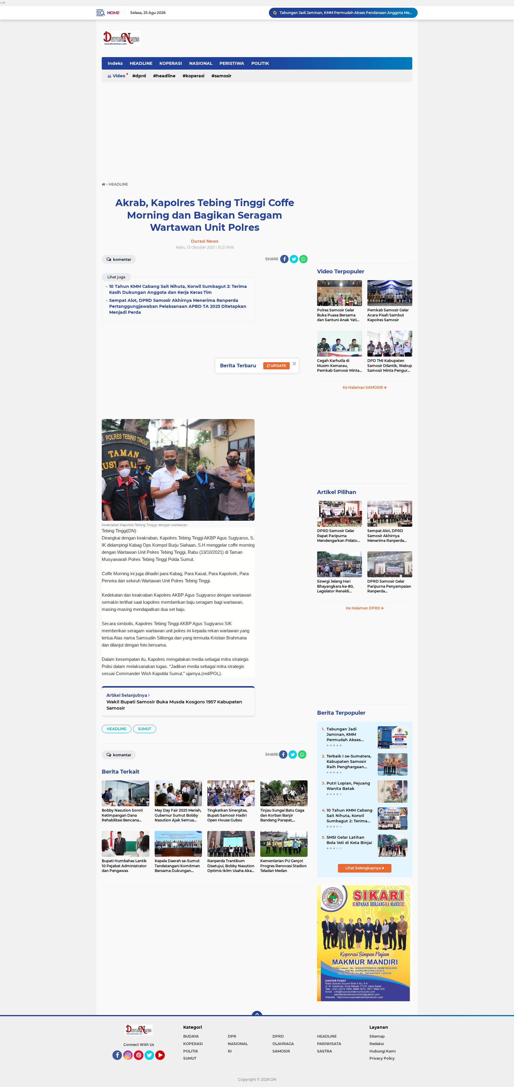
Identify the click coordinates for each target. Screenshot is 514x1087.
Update (278, 365)
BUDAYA (191, 1036)
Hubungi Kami (382, 1051)
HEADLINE (141, 63)
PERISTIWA (232, 63)
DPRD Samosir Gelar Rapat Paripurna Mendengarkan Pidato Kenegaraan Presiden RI (338, 535)
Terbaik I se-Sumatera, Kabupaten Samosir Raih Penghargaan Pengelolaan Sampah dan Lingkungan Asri (349, 762)
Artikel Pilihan (336, 492)
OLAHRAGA (283, 1043)
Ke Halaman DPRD (363, 608)
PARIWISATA (329, 1043)
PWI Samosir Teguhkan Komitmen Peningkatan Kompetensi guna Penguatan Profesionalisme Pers (346, 12)
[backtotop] (257, 1016)
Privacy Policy (382, 1058)
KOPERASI (170, 63)
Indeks (115, 63)
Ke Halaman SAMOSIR (363, 387)
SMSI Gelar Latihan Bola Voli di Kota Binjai (349, 840)
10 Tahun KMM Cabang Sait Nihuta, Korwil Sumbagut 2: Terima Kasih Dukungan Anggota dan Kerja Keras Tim (349, 816)
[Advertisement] (257, 129)
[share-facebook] (284, 259)
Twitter (152, 1062)
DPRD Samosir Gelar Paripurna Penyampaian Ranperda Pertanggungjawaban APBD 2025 (389, 586)
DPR (232, 1036)
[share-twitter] (294, 259)
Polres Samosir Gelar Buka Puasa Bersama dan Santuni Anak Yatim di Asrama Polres (339, 315)
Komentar (121, 259)
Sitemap (377, 1036)
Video (119, 76)
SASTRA (324, 1051)
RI (230, 1051)
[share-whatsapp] (303, 259)
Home (113, 12)
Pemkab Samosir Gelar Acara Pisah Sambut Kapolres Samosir (388, 315)
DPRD (140, 76)
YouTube (164, 1062)
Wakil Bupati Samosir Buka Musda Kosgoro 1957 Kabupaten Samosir (174, 705)
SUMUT (144, 729)
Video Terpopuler (340, 271)
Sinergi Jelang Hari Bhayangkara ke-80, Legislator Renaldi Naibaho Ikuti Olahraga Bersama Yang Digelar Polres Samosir (338, 586)
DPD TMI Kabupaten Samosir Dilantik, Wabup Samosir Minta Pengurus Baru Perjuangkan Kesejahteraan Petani (389, 365)
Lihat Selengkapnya (363, 868)
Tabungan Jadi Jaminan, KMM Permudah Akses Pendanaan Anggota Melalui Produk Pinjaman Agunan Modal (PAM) (347, 735)
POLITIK (260, 63)
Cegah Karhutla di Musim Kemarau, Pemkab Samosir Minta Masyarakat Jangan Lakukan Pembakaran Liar (338, 365)
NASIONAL (200, 63)
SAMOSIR (222, 76)
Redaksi (376, 1043)
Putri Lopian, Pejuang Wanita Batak (348, 786)
